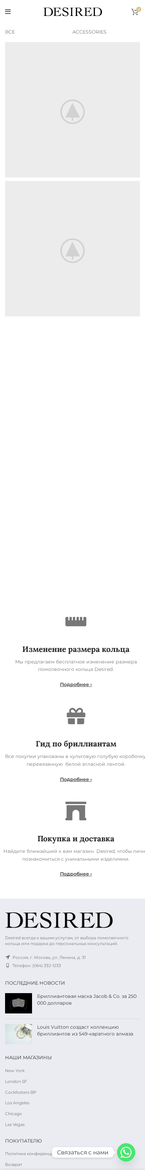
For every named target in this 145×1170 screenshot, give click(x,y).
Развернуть (135, 47)
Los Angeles (17, 1102)
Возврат (13, 1164)
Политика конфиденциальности (39, 1153)
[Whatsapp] (126, 1152)
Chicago (13, 1113)
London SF (16, 1081)
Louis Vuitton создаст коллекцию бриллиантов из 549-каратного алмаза (85, 1030)
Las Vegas (15, 1124)
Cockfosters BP (20, 1092)
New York (15, 1070)
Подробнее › (76, 684)
